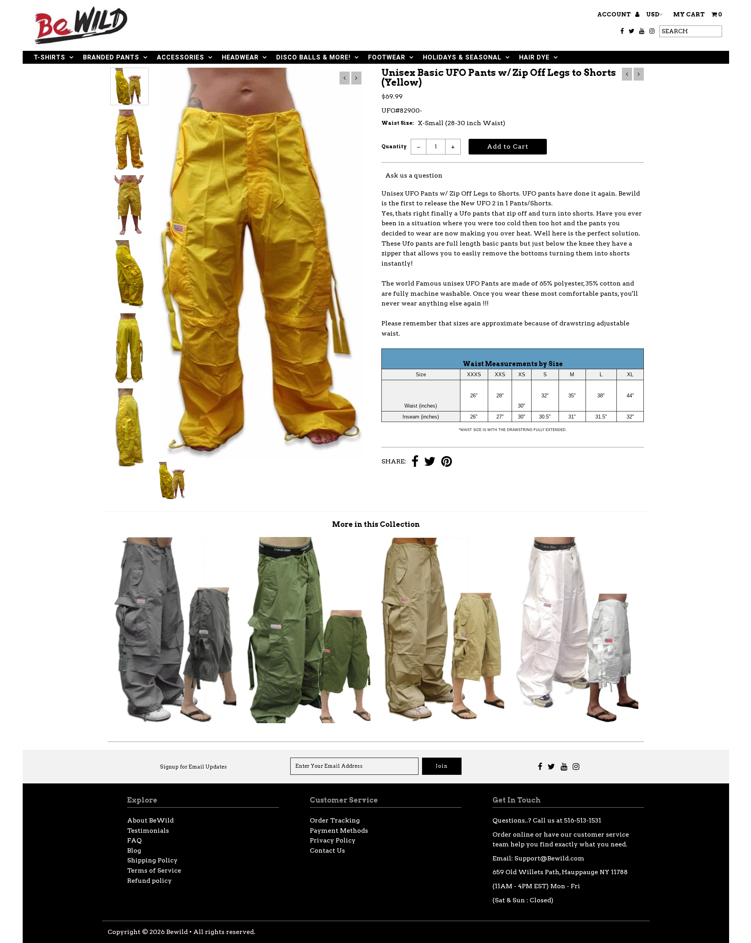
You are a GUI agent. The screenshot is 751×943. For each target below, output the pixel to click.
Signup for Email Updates (193, 767)
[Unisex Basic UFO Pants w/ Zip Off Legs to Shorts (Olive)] (308, 721)
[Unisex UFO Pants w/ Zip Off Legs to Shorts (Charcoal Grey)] (174, 721)
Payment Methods (339, 830)
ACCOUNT (614, 14)
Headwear (240, 57)
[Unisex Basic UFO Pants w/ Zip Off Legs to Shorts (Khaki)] (442, 721)
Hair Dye (534, 57)
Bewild (177, 932)
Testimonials (148, 830)
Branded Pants (111, 57)
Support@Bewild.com (549, 858)
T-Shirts (49, 57)
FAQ (134, 840)
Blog (134, 850)
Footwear (386, 57)
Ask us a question (413, 175)
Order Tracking (335, 820)
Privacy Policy (333, 840)
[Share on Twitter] (430, 462)
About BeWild (150, 820)
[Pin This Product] (446, 462)
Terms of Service (154, 870)
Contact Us (327, 850)
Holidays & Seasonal (462, 57)
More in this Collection (376, 524)
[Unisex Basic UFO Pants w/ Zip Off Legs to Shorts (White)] (577, 721)
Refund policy (149, 880)
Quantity (394, 146)
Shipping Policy (152, 860)
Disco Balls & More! (313, 57)
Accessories (180, 57)
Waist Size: (397, 123)
